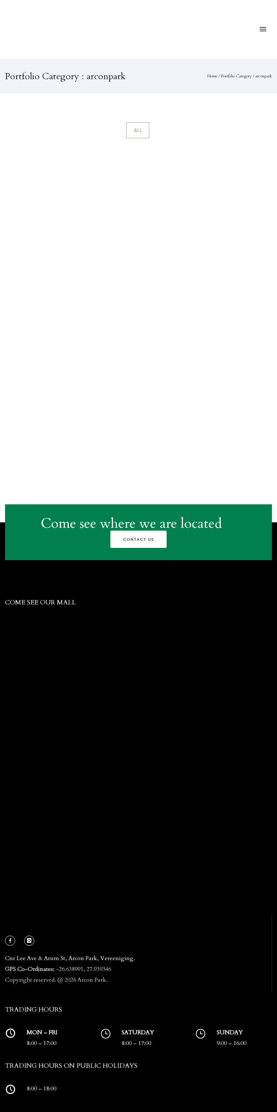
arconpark (263, 76)
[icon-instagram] (29, 941)
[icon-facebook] (12, 941)
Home (212, 76)
